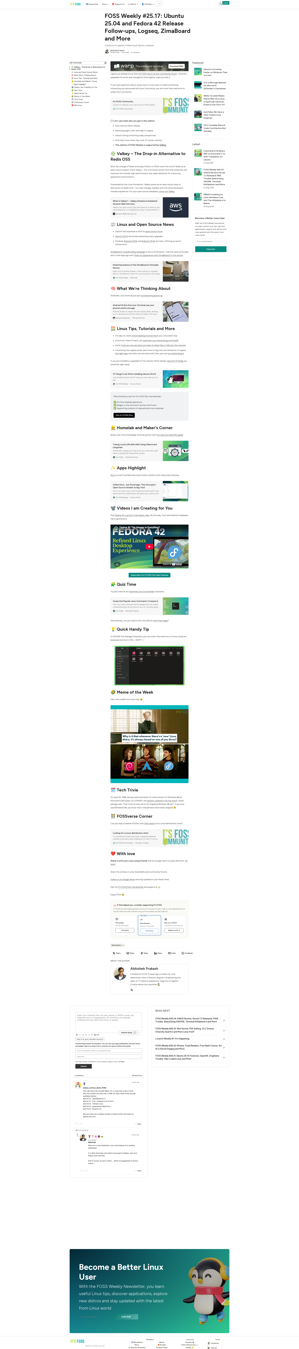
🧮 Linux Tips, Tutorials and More (84, 78)
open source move (153, 231)
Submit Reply (126, 1032)
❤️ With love (76, 105)
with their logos (160, 620)
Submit (84, 1066)
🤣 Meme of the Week (80, 96)
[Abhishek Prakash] (107, 51)
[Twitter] (131, 989)
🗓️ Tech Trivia (77, 99)
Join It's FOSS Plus (124, 415)
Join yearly (125, 930)
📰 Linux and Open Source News (84, 72)
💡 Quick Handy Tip (79, 93)
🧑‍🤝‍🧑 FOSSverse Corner (80, 102)
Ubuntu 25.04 (121, 236)
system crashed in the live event (162, 800)
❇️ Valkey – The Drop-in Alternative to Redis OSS (88, 68)
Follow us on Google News (122, 879)
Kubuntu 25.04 (148, 241)
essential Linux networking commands (160, 340)
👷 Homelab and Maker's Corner (84, 81)
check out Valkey (167, 191)
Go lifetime (150, 931)
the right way (121, 353)
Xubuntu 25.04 (130, 241)
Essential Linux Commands (141, 591)
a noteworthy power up (152, 295)
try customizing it (175, 353)
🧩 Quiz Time (76, 90)
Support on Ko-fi (174, 930)
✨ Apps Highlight (78, 84)
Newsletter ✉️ (118, 945)
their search (149, 823)
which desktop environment (145, 335)
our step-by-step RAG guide (170, 435)
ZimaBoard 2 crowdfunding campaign (127, 252)
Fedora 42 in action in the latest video (132, 515)
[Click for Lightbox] (149, 665)
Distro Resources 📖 (190, 1345)
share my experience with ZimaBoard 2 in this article (158, 255)
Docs (112, 475)
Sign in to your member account (90, 1039)
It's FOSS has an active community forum (157, 74)
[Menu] (159, 3)
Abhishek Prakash (117, 50)
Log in (225, 3)
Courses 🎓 (189, 1342)
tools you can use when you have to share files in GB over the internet (153, 345)
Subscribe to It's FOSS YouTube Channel (149, 575)
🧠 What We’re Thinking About (83, 75)
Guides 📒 (190, 1348)
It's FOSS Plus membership (130, 887)
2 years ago (135, 1082)
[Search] (220, 4)
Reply (139, 1124)
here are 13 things (175, 361)
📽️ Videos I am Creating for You (84, 87)
